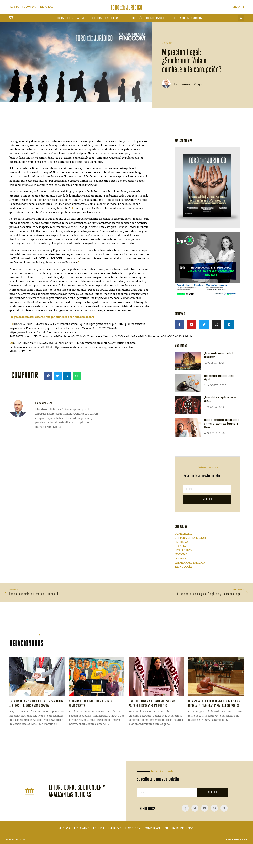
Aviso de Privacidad (15, 840)
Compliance (155, 18)
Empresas (112, 18)
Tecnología (133, 18)
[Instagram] (216, 324)
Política (95, 18)
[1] (72, 208)
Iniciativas (46, 7)
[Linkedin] (229, 324)
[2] (79, 262)
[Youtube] (191, 324)
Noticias (181, 554)
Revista (14, 7)
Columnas (29, 7)
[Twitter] (204, 324)
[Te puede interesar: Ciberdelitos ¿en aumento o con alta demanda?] (51, 317)
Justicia (57, 18)
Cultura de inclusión (185, 18)
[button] (241, 18)
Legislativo (76, 18)
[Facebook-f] (179, 324)
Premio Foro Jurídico (190, 562)
